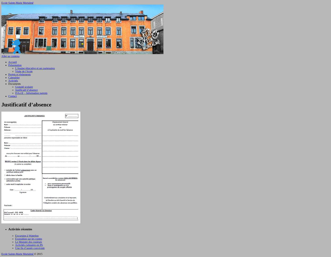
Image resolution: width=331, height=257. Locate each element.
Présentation (15, 65)
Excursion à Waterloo (27, 235)
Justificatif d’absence (26, 90)
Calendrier (14, 77)
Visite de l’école (24, 71)
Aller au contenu (10, 56)
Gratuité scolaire (24, 86)
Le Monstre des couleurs (28, 241)
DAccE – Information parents (31, 93)
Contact (12, 96)
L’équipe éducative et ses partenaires (35, 68)
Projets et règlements (19, 74)
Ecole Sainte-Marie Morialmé (17, 2)
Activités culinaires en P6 (29, 245)
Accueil (12, 62)
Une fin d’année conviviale (30, 248)
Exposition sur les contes (28, 238)
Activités (13, 80)
